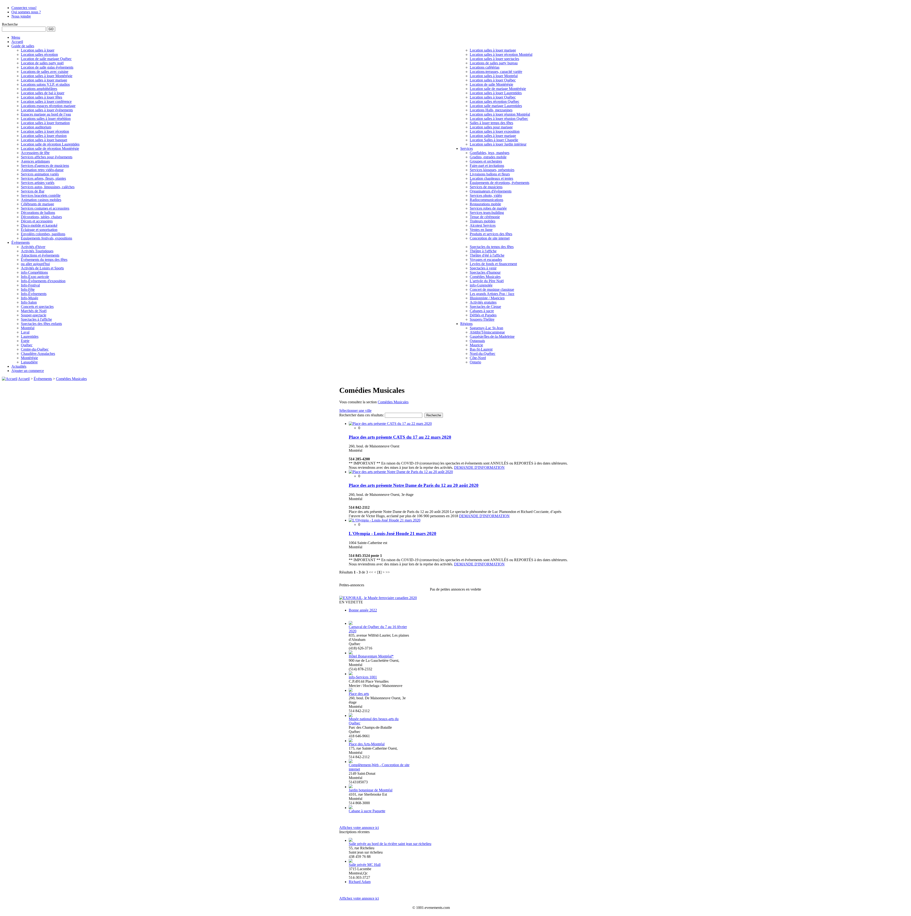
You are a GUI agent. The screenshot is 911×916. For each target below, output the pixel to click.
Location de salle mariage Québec (46, 59)
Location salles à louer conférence (46, 101)
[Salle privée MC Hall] (351, 861)
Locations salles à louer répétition (46, 119)
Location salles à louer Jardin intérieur (498, 144)
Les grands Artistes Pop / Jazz (492, 294)
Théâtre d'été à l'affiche (487, 255)
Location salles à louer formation (45, 123)
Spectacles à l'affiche (36, 319)
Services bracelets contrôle (40, 195)
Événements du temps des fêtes (44, 260)
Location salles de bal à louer (42, 93)
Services (466, 148)
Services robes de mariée (488, 208)
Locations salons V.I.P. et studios (45, 84)
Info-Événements (33, 294)
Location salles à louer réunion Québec (499, 119)
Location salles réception (39, 54)
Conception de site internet (490, 238)
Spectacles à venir (483, 268)
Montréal (27, 328)
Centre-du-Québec (35, 349)
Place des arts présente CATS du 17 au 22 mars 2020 (400, 437)
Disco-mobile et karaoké (39, 225)
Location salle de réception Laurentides (50, 144)
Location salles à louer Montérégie (46, 76)
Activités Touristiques (37, 251)
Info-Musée (29, 298)
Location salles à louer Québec (493, 80)
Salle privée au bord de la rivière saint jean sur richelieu (390, 844)
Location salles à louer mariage (44, 80)
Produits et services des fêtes (491, 234)
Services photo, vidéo (486, 195)
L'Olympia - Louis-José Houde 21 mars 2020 (392, 533)
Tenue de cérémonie (485, 217)
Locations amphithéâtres (39, 89)
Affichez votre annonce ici (359, 828)
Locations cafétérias (484, 67)
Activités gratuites (483, 302)
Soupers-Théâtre (482, 319)
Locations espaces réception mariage (48, 106)
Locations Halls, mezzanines (491, 110)
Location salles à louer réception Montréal (501, 54)
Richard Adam (360, 882)
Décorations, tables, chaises (41, 217)
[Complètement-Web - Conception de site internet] (351, 762)
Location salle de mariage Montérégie (498, 89)
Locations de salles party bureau (494, 63)
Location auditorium (36, 127)
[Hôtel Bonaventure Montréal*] (351, 653)
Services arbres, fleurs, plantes (43, 178)
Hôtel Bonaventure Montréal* (371, 656)
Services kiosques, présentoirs (492, 170)
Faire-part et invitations (487, 166)
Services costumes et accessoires (45, 208)
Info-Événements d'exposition (43, 281)
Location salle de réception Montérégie (50, 148)
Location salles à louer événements (47, 110)
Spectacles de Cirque (485, 307)
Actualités (18, 366)
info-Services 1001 (363, 677)
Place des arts (359, 694)
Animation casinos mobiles (41, 200)
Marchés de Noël (33, 311)
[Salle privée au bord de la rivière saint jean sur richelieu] (351, 840)
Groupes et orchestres (486, 161)
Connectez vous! (24, 8)
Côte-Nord (478, 358)
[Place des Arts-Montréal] (351, 741)
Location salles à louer (37, 50)
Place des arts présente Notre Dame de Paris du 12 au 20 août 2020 (414, 485)
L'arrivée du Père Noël (487, 281)
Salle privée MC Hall (365, 865)
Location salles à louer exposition (495, 131)
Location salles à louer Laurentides (496, 93)
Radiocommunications (486, 200)
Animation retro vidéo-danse (42, 170)
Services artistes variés (37, 183)
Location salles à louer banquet (44, 140)
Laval (25, 332)
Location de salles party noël (42, 63)
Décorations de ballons (38, 213)
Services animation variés (40, 174)
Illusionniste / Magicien (487, 298)
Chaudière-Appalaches (38, 354)
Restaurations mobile (485, 204)
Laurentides (29, 336)
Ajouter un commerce (27, 371)
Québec (27, 345)
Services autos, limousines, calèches (47, 187)
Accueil (17, 42)
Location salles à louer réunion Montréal (500, 114)
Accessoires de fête (35, 153)
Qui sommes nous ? (26, 12)
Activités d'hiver (33, 247)
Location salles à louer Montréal (494, 76)
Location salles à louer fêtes (41, 97)
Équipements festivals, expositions (46, 238)
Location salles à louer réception (45, 131)
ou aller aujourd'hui (35, 264)
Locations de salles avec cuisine (44, 72)
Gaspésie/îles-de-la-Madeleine (492, 336)
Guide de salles (22, 46)
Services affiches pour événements (46, 157)
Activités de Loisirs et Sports (42, 268)
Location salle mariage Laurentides (496, 106)
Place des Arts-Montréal (367, 744)
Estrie (25, 341)
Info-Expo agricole (35, 277)
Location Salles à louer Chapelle (494, 140)
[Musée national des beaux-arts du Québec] (351, 716)
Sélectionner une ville (355, 411)
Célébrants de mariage (37, 204)
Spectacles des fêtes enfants (41, 324)
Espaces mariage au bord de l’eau (46, 114)
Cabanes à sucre (482, 311)
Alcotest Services (483, 225)
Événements (20, 242)
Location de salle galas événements (47, 67)
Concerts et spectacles (37, 307)
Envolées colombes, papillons (43, 234)
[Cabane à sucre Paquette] (351, 808)
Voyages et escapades (486, 260)
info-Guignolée (481, 285)
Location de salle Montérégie (491, 84)
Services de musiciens (486, 187)
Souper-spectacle (33, 315)
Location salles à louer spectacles (494, 59)
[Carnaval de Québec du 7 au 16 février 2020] (351, 623)
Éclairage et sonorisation (39, 230)
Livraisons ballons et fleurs (490, 174)
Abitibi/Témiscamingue (487, 332)
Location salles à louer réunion (44, 136)
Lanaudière (29, 362)
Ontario (475, 362)
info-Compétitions (34, 272)
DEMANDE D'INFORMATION (479, 467)
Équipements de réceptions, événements (499, 183)
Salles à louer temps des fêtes (491, 123)
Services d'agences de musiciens (45, 166)
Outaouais (477, 341)
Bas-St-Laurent (481, 349)
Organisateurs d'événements (490, 191)
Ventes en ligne (481, 230)
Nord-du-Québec (482, 354)
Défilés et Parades (483, 315)
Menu (15, 37)
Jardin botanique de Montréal (370, 790)
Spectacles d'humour (485, 272)
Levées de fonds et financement (493, 264)
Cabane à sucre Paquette (367, 811)
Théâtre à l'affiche (483, 251)
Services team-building (487, 213)
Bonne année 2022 (363, 610)
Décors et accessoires (37, 221)
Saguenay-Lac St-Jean (486, 328)
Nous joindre (21, 16)
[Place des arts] (351, 690)
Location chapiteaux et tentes (491, 178)
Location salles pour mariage (491, 127)
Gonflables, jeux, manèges (489, 153)
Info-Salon (29, 302)
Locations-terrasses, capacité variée (496, 72)
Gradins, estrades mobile (488, 157)
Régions (466, 324)
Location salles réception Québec (494, 101)
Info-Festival (30, 285)
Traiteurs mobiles (482, 221)
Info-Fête (28, 289)
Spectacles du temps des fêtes (492, 247)
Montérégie (29, 358)
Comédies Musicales (485, 277)
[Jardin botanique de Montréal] (351, 787)
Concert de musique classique (492, 289)
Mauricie (476, 345)
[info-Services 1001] (351, 674)
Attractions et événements (40, 255)
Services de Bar (32, 191)
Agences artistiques (35, 161)
